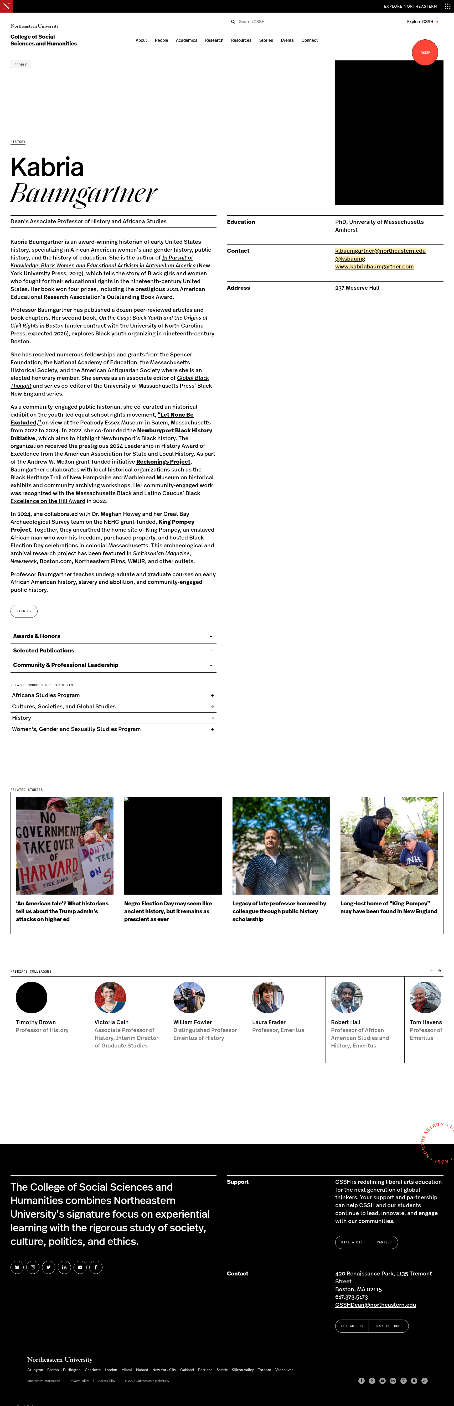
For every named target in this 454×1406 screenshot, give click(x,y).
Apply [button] (425, 52)
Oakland (187, 1369)
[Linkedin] (393, 1381)
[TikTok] (424, 1381)
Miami (126, 1369)
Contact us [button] (352, 1326)
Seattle (222, 1369)
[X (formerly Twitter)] (372, 1381)
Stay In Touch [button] (389, 1326)
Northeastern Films (100, 561)
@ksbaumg (350, 259)
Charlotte (93, 1369)
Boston (53, 1369)
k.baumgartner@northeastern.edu (380, 251)
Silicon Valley (243, 1369)
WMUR (136, 561)
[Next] (439, 971)
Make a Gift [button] (353, 1242)
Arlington (35, 1369)
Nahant (142, 1369)
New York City (164, 1369)
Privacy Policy (79, 1381)
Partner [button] (384, 1242)
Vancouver (284, 1369)
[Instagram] (403, 1381)
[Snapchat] (414, 1381)
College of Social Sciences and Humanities (44, 40)
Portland (205, 1369)
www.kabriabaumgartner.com (374, 266)
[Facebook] (361, 1381)
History (18, 142)
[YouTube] (382, 1381)
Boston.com (56, 561)
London (111, 1369)
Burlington (72, 1369)
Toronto (264, 1369)
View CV (24, 611)
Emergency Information (43, 1381)
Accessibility (106, 1381)
